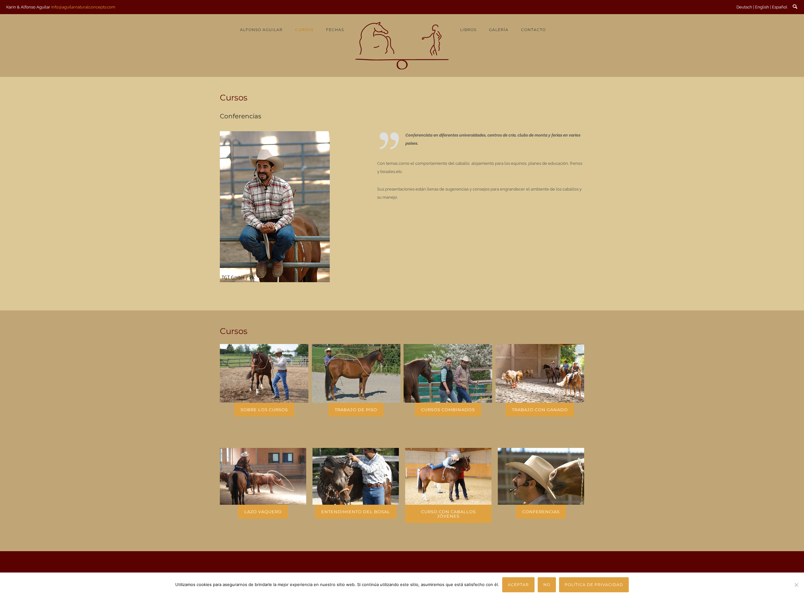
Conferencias (541, 511)
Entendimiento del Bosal (355, 511)
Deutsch (744, 7)
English (762, 7)
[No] (796, 585)
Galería (498, 29)
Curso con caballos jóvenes (448, 514)
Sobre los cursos (264, 409)
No (546, 584)
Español (779, 7)
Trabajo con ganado (540, 409)
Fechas (335, 29)
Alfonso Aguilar (261, 29)
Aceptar (518, 584)
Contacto (533, 29)
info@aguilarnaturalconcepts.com (83, 7)
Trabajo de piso (356, 409)
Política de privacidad (594, 584)
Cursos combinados (448, 409)
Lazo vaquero (263, 511)
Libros (468, 29)
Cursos (304, 29)
